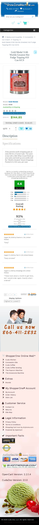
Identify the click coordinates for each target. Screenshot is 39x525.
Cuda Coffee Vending (14, 368)
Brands (8, 382)
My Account (26, 9)
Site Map (9, 412)
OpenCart (18, 430)
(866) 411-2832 (13, 9)
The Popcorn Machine (14, 370)
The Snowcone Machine (15, 373)
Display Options (15, 298)
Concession (29, 37)
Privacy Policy (11, 422)
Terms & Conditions (13, 425)
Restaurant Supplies (14, 37)
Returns (9, 410)
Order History (11, 395)
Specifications (11, 143)
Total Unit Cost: (15, 123)
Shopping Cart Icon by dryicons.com (19, 427)
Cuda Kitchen (11, 360)
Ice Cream (6, 40)
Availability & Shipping (11, 107)
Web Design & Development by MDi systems (21, 522)
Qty (5, 128)
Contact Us (10, 407)
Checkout (20, 11)
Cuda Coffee (10, 365)
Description (9, 136)
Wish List (9, 397)
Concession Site (12, 362)
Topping (15, 40)
